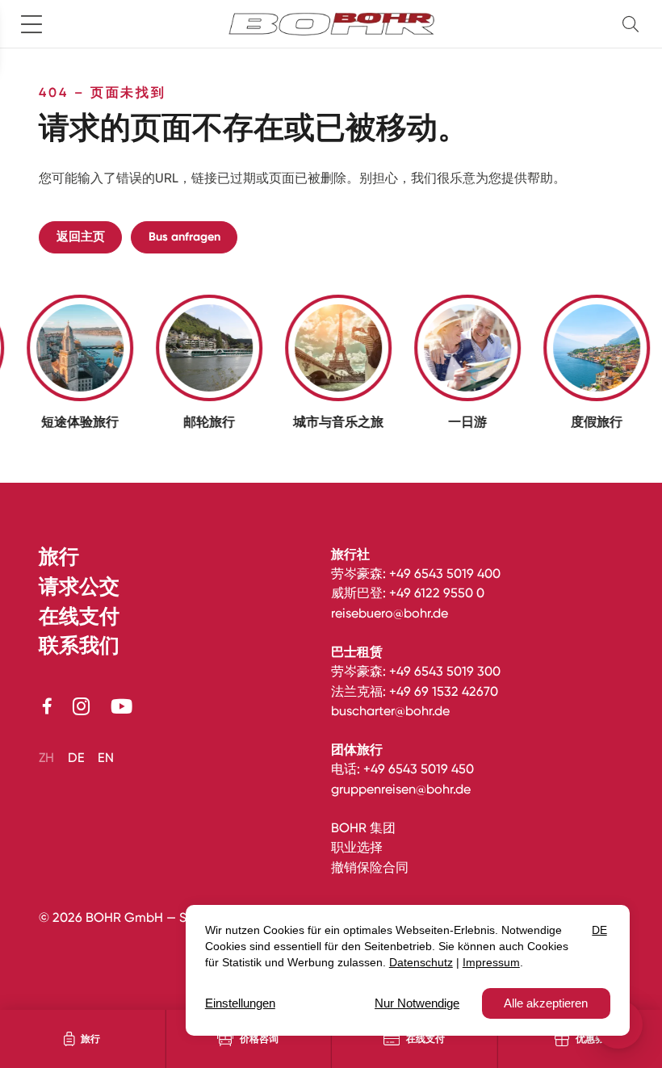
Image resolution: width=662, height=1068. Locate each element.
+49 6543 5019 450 (418, 769)
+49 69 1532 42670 (443, 691)
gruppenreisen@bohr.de (401, 789)
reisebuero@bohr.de (389, 613)
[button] (633, 23)
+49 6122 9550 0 (436, 593)
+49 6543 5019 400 (445, 573)
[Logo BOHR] (331, 24)
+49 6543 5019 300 (445, 671)
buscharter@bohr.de (390, 710)
